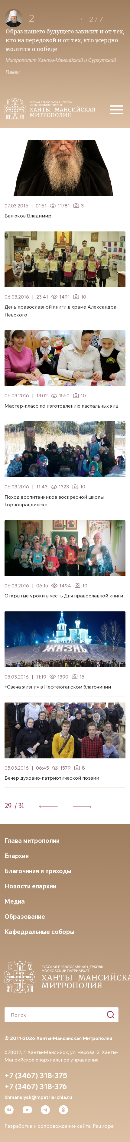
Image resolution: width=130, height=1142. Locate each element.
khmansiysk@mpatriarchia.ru (38, 1097)
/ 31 (19, 805)
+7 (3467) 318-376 (36, 1086)
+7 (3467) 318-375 (36, 1075)
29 (8, 805)
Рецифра (103, 1126)
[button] (61, 19)
